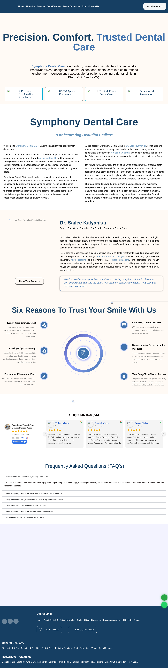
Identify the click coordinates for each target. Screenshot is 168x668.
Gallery (80, 620)
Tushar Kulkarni (62, 423)
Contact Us (96, 620)
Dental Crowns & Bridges (28, 662)
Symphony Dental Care (27, 146)
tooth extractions (120, 260)
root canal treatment (120, 153)
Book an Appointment (113, 620)
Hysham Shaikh (141, 423)
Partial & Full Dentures (68, 662)
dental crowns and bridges (111, 256)
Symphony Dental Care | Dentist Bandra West (23, 426)
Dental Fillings (8, 662)
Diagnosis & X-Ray (10, 648)
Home (39, 620)
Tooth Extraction (81, 648)
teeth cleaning (78, 260)
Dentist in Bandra (132, 620)
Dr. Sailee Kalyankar (65, 620)
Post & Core (47, 648)
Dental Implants (48, 662)
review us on (18, 441)
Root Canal (133, 662)
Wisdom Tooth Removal (102, 648)
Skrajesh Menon (102, 423)
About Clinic (49, 620)
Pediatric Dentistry (63, 648)
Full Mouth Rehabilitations (91, 662)
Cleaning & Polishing (30, 648)
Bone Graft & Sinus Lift (115, 662)
